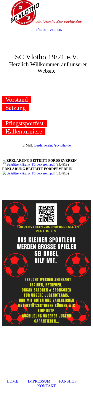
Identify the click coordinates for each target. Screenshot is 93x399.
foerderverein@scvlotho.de (52, 145)
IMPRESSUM (39, 381)
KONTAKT (46, 386)
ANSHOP (69, 381)
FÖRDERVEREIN (49, 30)
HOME (12, 381)
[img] (46, 13)
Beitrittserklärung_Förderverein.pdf (30, 164)
